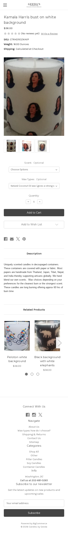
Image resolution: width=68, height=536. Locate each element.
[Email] (12, 238)
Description (34, 253)
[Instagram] (34, 415)
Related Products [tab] (34, 309)
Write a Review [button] (49, 33)
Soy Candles (34, 463)
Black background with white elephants (47, 361)
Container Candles (34, 466)
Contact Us (34, 438)
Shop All (34, 451)
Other (34, 455)
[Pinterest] (24, 238)
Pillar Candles (34, 459)
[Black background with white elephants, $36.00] (47, 336)
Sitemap (34, 442)
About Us (34, 426)
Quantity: (34, 195)
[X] (18, 238)
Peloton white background (17, 359)
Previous (4, 342)
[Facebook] (5, 238)
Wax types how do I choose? (34, 430)
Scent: (34, 162)
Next (59, 342)
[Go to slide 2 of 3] (32, 374)
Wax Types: (34, 179)
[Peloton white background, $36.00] (17, 336)
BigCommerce (40, 523)
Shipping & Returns (34, 434)
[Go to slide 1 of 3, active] (26, 374)
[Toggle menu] (5, 5)
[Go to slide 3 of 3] (37, 374)
